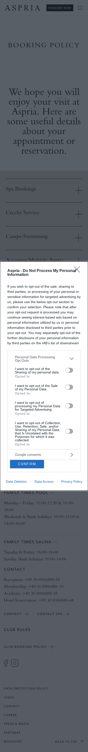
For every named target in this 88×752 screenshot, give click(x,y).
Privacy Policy (71, 481)
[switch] (69, 370)
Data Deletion (16, 481)
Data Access (44, 481)
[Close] (78, 271)
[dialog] (44, 376)
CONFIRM (27, 464)
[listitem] (44, 358)
